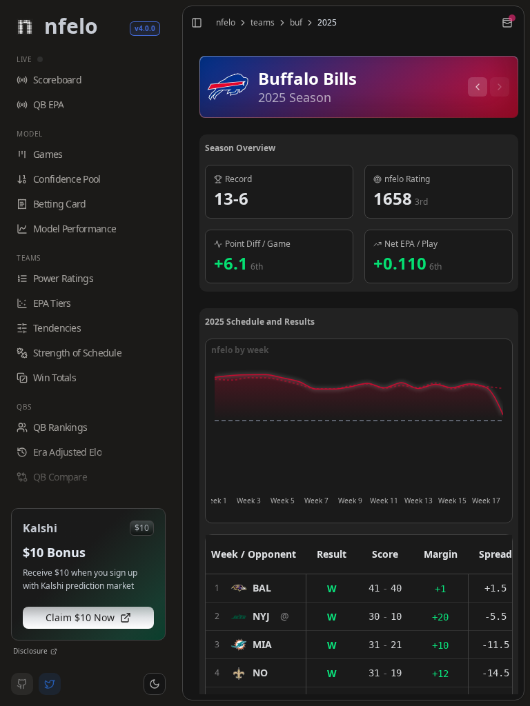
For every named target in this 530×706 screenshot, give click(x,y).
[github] (22, 684)
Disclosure (30, 651)
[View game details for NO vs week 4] (256, 673)
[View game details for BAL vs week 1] (256, 588)
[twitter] (50, 684)
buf (296, 22)
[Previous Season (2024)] (477, 87)
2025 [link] (327, 22)
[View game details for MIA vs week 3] (256, 644)
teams (263, 22)
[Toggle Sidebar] (176, 353)
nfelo (225, 22)
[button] (155, 684)
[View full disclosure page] (53, 651)
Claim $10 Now (80, 617)
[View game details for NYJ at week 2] (256, 616)
